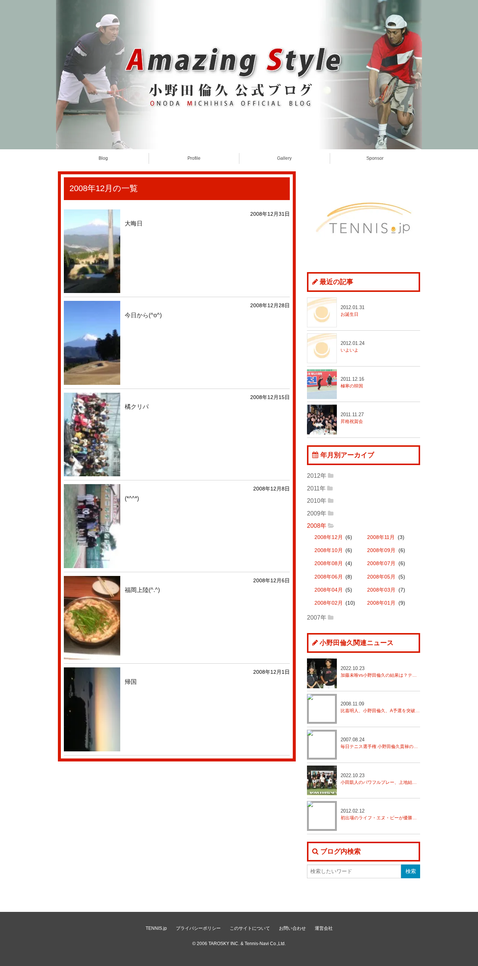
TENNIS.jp (156, 928)
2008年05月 (381, 577)
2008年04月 (328, 590)
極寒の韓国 (352, 382)
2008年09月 (381, 550)
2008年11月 (381, 537)
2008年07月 (381, 563)
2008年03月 (381, 590)
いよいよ (352, 346)
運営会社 (324, 928)
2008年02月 (328, 603)
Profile (194, 158)
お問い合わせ (292, 928)
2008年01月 (381, 603)
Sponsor (375, 158)
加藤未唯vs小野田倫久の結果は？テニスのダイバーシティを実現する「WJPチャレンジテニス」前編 (380, 672)
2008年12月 (328, 537)
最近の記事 (336, 282)
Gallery (284, 158)
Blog (103, 158)
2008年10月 (328, 550)
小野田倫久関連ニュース (357, 642)
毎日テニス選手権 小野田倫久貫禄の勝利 (380, 743)
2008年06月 (328, 577)
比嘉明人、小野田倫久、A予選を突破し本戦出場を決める (380, 707)
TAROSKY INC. (223, 943)
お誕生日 (352, 311)
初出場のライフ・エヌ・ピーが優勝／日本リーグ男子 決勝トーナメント (380, 814)
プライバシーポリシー (198, 928)
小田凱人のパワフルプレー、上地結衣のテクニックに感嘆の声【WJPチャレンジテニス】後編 (380, 779)
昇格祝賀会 (352, 418)
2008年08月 (328, 563)
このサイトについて (250, 928)
